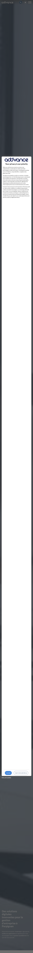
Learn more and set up (21, 773)
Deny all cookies (6, 777)
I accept (8, 773)
